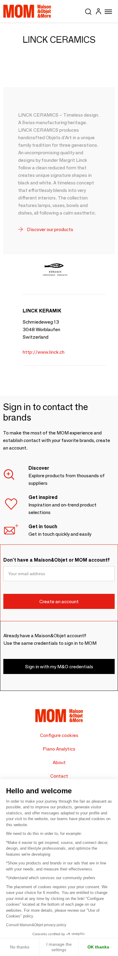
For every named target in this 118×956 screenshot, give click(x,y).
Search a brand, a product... (88, 10)
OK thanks (98, 947)
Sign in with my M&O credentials (59, 666)
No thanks (19, 947)
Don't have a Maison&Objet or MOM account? (56, 560)
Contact (59, 776)
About (59, 762)
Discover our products (49, 229)
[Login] (98, 12)
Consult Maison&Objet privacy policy (36, 925)
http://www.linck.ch (43, 352)
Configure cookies (59, 735)
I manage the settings (59, 947)
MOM (27, 11)
